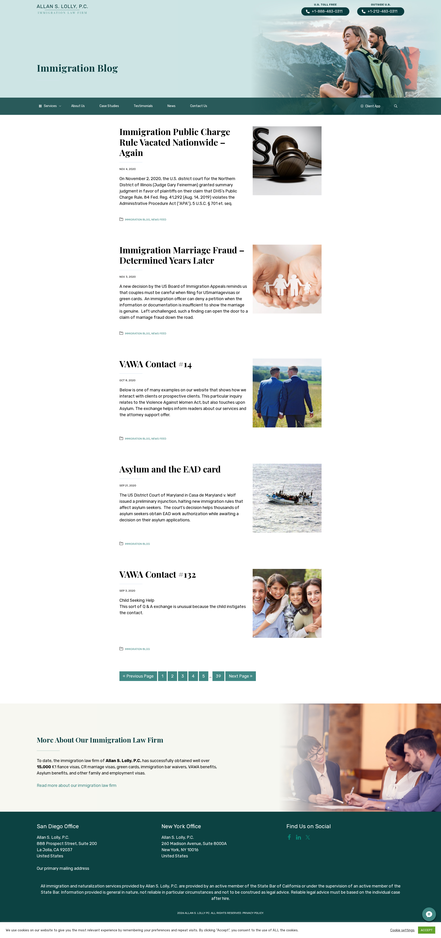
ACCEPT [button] (427, 930)
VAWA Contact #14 (155, 364)
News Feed (158, 219)
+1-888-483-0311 (327, 11)
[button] (395, 106)
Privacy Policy (253, 913)
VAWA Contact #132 (157, 574)
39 (218, 676)
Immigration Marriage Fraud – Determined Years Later (181, 255)
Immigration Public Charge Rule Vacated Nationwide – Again (174, 142)
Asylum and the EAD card (170, 469)
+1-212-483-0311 (382, 11)
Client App (372, 106)
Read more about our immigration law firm (76, 785)
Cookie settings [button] (402, 930)
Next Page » (240, 676)
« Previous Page (138, 676)
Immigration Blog (137, 219)
